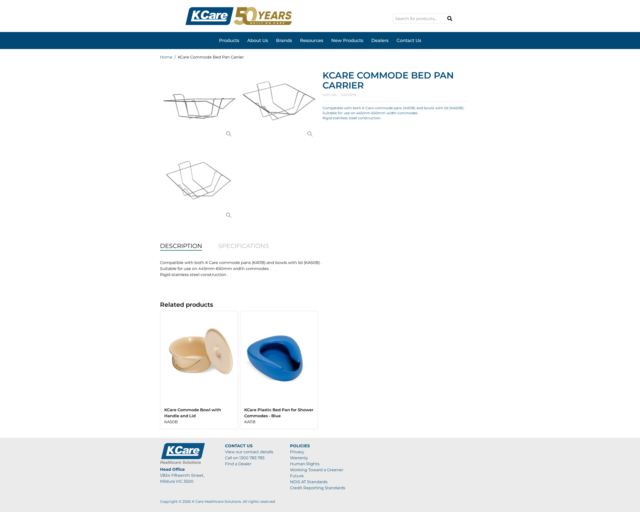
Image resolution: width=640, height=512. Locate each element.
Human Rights (305, 464)
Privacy (297, 452)
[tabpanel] (320, 269)
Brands (284, 40)
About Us (257, 40)
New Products (347, 40)
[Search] (449, 18)
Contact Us (408, 40)
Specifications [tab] (243, 246)
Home (166, 57)
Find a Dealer (238, 464)
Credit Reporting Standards (317, 488)
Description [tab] (181, 246)
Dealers (379, 40)
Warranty (299, 458)
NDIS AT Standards (309, 482)
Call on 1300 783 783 (244, 458)
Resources (311, 40)
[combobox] (423, 19)
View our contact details (249, 452)
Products (229, 40)
